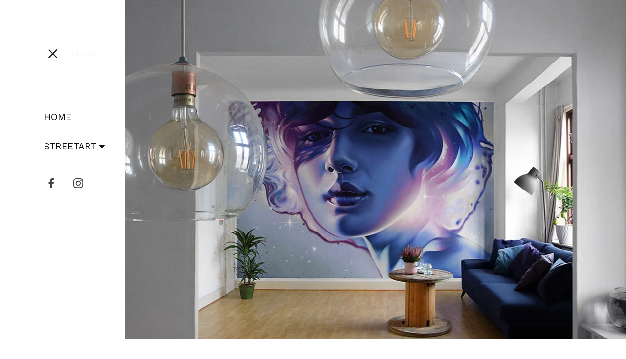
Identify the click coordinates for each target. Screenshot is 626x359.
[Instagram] (78, 183)
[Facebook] (51, 183)
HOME (57, 117)
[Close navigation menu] (53, 54)
